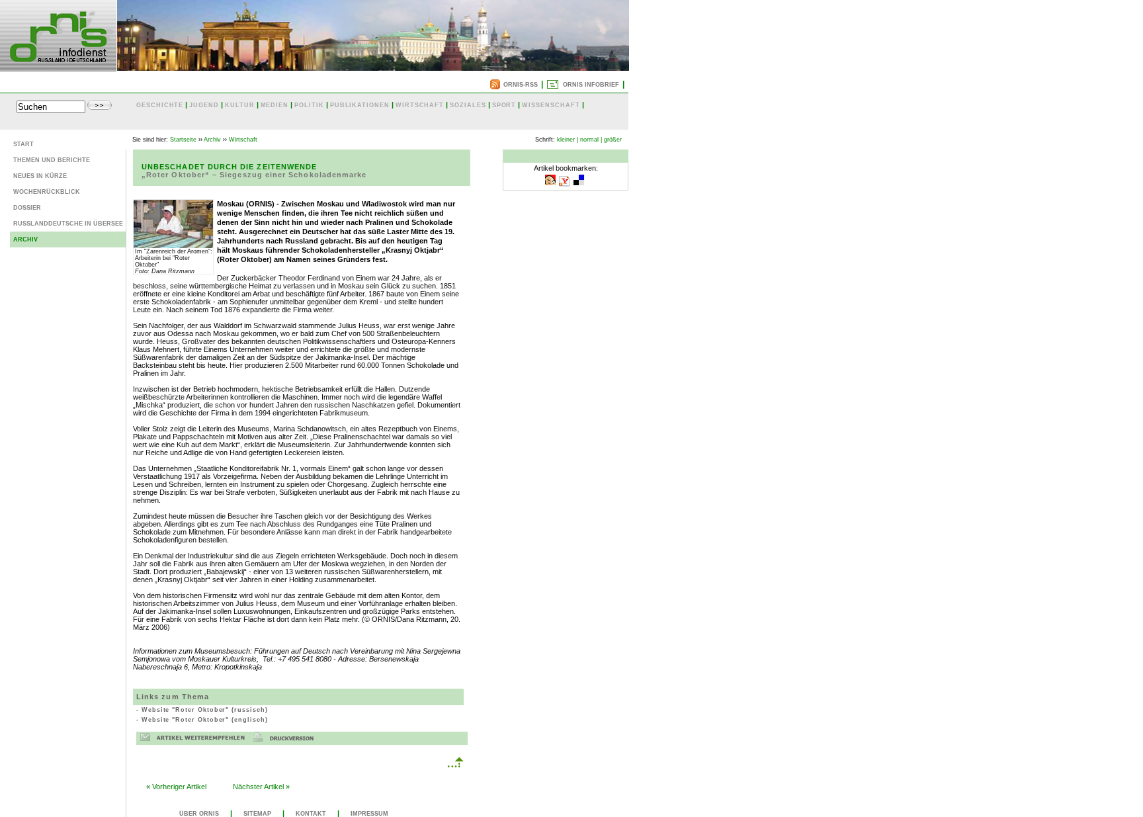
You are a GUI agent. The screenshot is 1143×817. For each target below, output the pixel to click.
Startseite (183, 139)
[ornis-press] (58, 67)
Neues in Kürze (40, 176)
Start (23, 144)
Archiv (25, 239)
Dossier (27, 207)
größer (613, 139)
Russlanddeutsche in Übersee (68, 223)
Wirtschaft (243, 139)
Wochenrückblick (46, 192)
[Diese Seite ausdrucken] (287, 739)
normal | (591, 139)
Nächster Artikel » (261, 787)
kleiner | (567, 139)
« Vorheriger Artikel (176, 787)
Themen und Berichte (51, 160)
